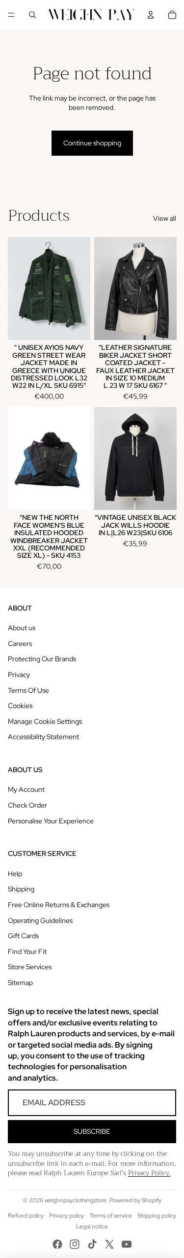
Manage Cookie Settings (45, 721)
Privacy (19, 674)
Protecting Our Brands (42, 658)
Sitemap (20, 982)
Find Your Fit (27, 951)
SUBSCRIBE (92, 1131)
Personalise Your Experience (51, 820)
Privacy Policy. (149, 1173)
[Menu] (11, 14)
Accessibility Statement (43, 736)
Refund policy (26, 1216)
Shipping (21, 888)
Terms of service (111, 1216)
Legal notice (92, 1226)
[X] (109, 1244)
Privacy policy (66, 1216)
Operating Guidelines (40, 920)
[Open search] (32, 15)
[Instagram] (74, 1244)
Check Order (27, 805)
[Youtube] (126, 1244)
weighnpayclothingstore (75, 1200)
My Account (26, 789)
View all (164, 218)
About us (21, 627)
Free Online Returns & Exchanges (58, 904)
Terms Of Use (28, 690)
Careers (20, 643)
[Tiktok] (92, 1244)
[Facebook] (57, 1244)
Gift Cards (23, 935)
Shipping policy (156, 1216)
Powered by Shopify (135, 1200)
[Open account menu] (150, 15)
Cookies (20, 705)
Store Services (30, 966)
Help (15, 873)
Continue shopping (92, 142)
